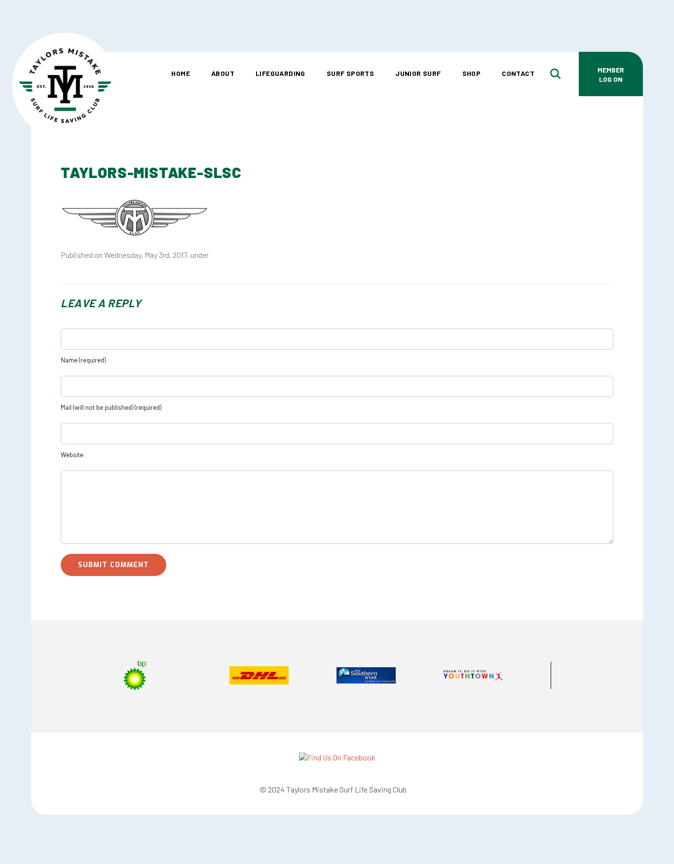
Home (180, 73)
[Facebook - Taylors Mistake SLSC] (337, 757)
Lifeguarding (280, 73)
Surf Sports (350, 73)
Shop (471, 73)
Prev (78, 676)
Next (595, 676)
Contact (518, 73)
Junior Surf (418, 73)
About (222, 73)
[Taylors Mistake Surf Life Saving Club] (64, 47)
